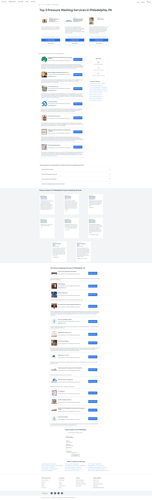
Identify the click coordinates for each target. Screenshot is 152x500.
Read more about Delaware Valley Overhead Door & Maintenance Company (59, 140)
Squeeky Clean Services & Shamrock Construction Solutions (60, 58)
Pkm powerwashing (63, 417)
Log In (149, 2)
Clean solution (100, 19)
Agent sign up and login (81, 483)
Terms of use (95, 480)
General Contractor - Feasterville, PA (48, 467)
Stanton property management (65, 379)
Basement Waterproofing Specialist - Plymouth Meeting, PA (52, 465)
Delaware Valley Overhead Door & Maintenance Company (59, 130)
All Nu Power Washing (63, 341)
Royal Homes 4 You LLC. (63, 355)
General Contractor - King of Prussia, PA (72, 470)
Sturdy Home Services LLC (54, 116)
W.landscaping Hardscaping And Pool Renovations (70, 368)
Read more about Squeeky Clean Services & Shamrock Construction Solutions (60, 68)
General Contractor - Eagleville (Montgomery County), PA (98, 470)
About (60, 482)
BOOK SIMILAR (76, 455)
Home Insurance (45, 480)
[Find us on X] (59, 493)
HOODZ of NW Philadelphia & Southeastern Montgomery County (71, 409)
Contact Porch (62, 485)
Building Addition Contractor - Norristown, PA (96, 465)
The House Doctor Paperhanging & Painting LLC (69, 304)
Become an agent (80, 482)
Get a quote (78, 485)
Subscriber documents (98, 483)
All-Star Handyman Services (64, 399)
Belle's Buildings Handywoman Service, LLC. (58, 72)
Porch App (33, 1)
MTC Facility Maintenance (54, 145)
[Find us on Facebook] (52, 493)
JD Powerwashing (52, 101)
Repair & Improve (12, 1)
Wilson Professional (62, 293)
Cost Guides (20, 1)
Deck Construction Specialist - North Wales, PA (73, 467)
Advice (27, 1)
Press (60, 487)
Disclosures (95, 485)
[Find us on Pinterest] (55, 493)
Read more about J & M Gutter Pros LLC (51, 97)
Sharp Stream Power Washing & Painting (78, 19)
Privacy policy (96, 482)
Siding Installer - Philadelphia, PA (47, 470)
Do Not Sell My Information (98, 487)
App (138, 2)
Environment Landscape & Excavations (67, 271)
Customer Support (80, 480)
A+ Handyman (61, 391)
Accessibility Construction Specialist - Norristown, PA (97, 467)
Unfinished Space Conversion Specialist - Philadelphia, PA (75, 465)
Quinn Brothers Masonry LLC (64, 332)
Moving (43, 483)
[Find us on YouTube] (62, 493)
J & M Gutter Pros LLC (53, 86)
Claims (43, 485)
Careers (60, 483)
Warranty (44, 482)
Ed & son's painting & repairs (65, 319)
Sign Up (143, 2)
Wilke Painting (61, 284)
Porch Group (61, 480)
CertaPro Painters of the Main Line (54, 19)
